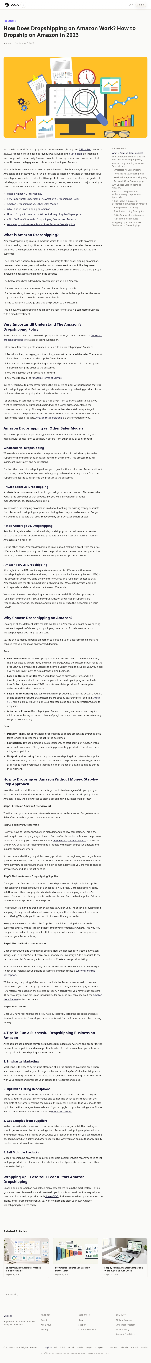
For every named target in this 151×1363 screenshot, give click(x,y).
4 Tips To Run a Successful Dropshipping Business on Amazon (41, 219)
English (48, 1347)
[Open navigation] (23, 5)
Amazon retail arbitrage (48, 417)
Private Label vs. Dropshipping (129, 173)
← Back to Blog (11, 1294)
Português (99, 1347)
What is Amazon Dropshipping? (24, 193)
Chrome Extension (87, 1329)
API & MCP (46, 1324)
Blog (80, 1320)
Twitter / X (114, 1347)
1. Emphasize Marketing (126, 207)
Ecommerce (10, 21)
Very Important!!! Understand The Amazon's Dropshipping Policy (43, 199)
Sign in (140, 4)
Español (80, 1347)
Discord (134, 1347)
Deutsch (71, 1347)
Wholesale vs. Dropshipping (128, 169)
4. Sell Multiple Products (126, 218)
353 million (85, 149)
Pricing (44, 1329)
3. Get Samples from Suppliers (129, 215)
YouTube (144, 1347)
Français (89, 1347)
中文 (56, 1347)
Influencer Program (125, 1324)
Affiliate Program (124, 1320)
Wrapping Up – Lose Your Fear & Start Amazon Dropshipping (41, 224)
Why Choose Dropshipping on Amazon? (29, 209)
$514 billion (75, 153)
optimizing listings (61, 1111)
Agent (44, 1320)
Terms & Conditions (125, 1334)
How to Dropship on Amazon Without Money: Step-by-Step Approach (45, 214)
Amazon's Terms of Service (47, 377)
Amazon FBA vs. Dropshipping (129, 181)
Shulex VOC (51, 1196)
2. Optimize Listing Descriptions (129, 211)
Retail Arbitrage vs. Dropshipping (130, 177)
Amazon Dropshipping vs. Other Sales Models (32, 204)
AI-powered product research (69, 840)
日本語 (62, 1347)
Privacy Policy (122, 1329)
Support (82, 1324)
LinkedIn (124, 1347)
